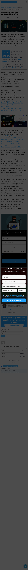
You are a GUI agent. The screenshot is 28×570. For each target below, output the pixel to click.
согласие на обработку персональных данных (15, 296)
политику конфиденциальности (16, 295)
